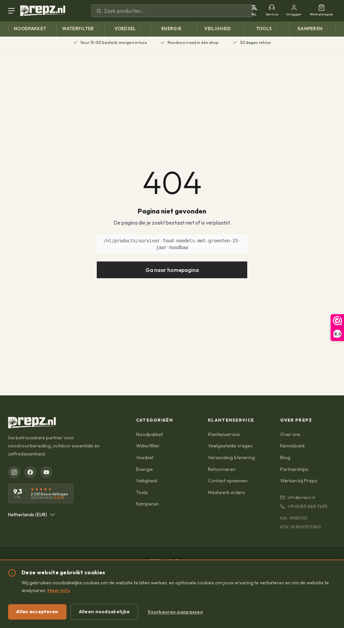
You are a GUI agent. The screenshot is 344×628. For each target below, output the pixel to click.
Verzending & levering (231, 457)
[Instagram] (14, 472)
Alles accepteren (37, 612)
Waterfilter (78, 28)
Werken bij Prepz (298, 481)
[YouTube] (46, 472)
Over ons (290, 434)
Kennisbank (292, 446)
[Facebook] (30, 472)
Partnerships (294, 469)
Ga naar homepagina (172, 270)
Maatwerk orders (226, 492)
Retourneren (221, 469)
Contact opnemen (228, 481)
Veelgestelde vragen (230, 446)
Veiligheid (217, 28)
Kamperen (310, 28)
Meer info (58, 590)
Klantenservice (224, 434)
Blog (285, 457)
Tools (264, 28)
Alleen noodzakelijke (104, 612)
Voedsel (125, 28)
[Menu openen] (12, 10)
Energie (171, 28)
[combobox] (31, 514)
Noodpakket (30, 28)
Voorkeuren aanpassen (175, 612)
